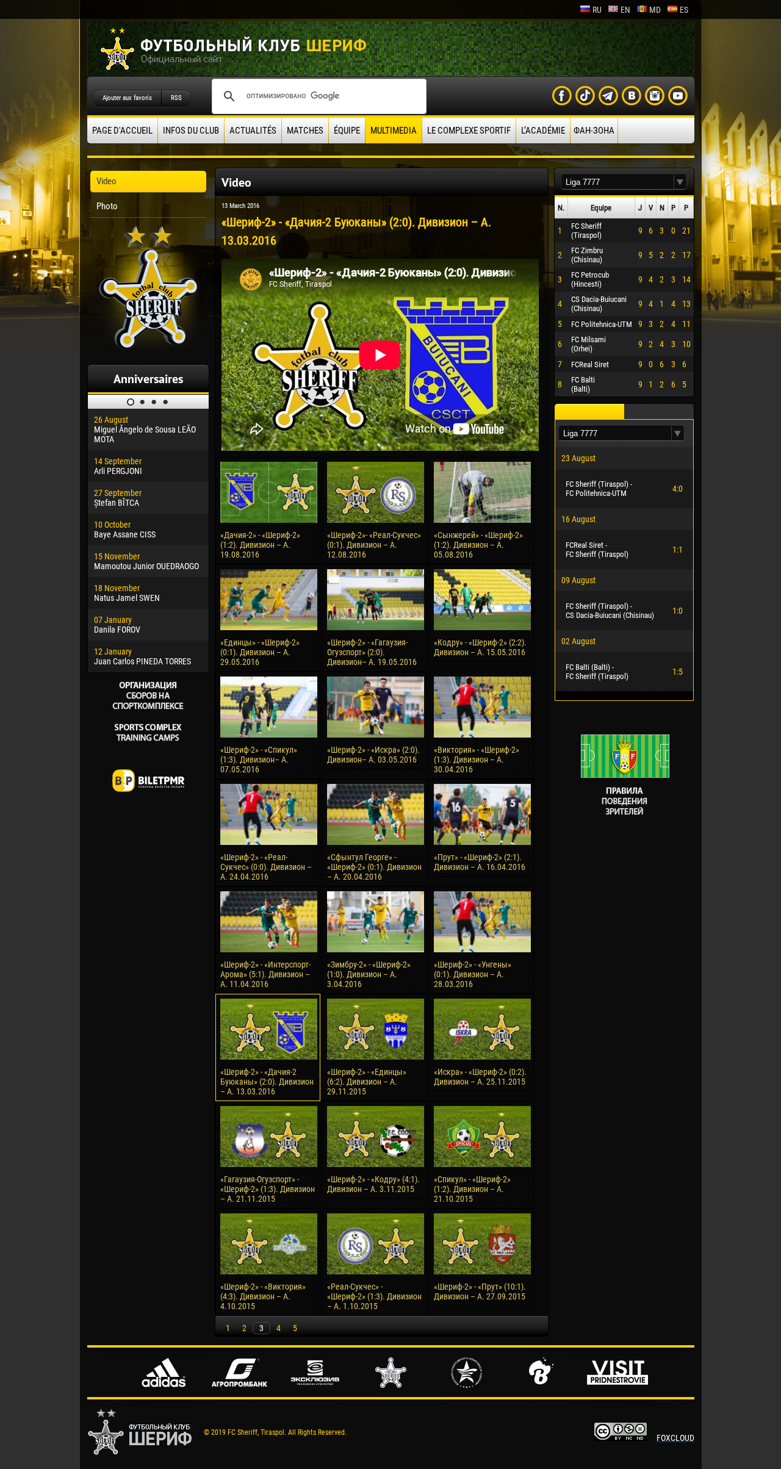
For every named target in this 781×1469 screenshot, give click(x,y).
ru (597, 10)
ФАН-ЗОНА (594, 130)
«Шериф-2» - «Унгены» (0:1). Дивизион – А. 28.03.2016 (472, 974)
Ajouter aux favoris (127, 98)
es (684, 10)
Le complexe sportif (469, 130)
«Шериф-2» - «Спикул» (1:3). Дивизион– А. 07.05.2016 (258, 759)
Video (106, 181)
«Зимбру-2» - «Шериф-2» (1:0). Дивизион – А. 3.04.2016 (369, 974)
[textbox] (617, 182)
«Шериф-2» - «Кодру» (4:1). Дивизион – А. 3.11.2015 (373, 1184)
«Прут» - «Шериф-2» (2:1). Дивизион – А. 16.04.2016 (479, 862)
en (625, 10)
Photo (107, 206)
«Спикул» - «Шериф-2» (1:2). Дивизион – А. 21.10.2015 (472, 1189)
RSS (176, 98)
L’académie (543, 130)
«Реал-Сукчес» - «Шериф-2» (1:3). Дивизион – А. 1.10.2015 (374, 1296)
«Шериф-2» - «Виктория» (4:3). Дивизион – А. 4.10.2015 (263, 1296)
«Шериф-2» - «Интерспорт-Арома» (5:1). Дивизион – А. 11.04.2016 (265, 974)
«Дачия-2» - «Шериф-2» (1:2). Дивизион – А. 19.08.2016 (260, 544)
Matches (305, 130)
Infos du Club (191, 130)
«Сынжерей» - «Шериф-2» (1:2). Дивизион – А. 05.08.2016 (478, 544)
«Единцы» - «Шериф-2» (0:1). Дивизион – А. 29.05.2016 (260, 652)
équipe (347, 130)
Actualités (252, 130)
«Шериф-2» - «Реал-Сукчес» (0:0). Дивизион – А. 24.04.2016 (266, 867)
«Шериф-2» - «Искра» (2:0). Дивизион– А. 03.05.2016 (373, 754)
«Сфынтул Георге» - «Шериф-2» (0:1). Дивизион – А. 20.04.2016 (374, 867)
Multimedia (393, 130)
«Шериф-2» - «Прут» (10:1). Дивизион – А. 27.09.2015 (480, 1291)
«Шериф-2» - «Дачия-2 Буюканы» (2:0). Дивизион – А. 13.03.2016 (267, 1081)
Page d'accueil (122, 130)
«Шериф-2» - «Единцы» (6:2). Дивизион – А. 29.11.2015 (366, 1081)
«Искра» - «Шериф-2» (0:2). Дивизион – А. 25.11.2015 (480, 1076)
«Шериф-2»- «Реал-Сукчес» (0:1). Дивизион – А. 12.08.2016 (374, 544)
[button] (680, 182)
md (655, 10)
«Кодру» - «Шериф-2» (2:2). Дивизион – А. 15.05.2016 (480, 647)
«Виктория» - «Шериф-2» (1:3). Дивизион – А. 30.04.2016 (476, 759)
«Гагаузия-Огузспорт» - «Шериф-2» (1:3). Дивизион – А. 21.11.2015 (267, 1189)
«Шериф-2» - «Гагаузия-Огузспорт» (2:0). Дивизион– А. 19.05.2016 (372, 652)
